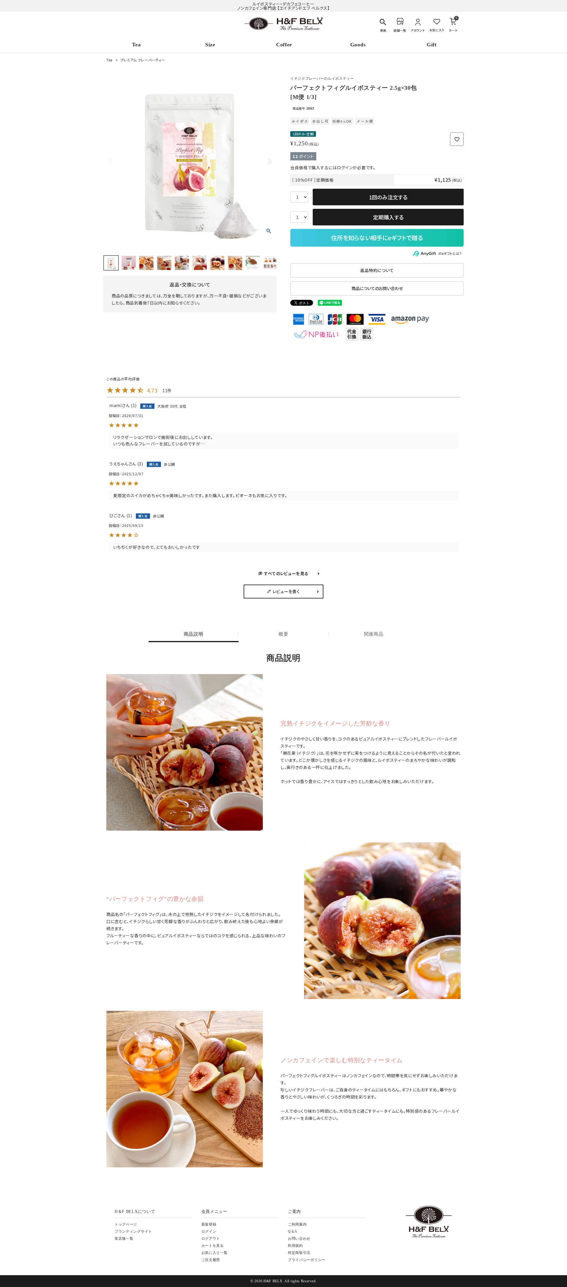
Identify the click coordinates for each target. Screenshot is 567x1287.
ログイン (208, 1231)
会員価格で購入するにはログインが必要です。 (333, 167)
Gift (432, 45)
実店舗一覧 (124, 1238)
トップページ (126, 1224)
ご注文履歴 (210, 1260)
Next (270, 162)
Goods (358, 45)
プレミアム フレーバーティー (142, 59)
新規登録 (208, 1224)
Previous (110, 162)
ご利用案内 (297, 1224)
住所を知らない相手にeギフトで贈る (377, 237)
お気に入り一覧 (214, 1253)
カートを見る (212, 1246)
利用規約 (295, 1246)
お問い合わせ (299, 1238)
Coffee (284, 45)
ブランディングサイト (133, 1231)
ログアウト (210, 1238)
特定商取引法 (299, 1253)
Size (210, 45)
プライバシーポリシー (306, 1260)
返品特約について (377, 270)
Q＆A (292, 1231)
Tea (136, 45)
